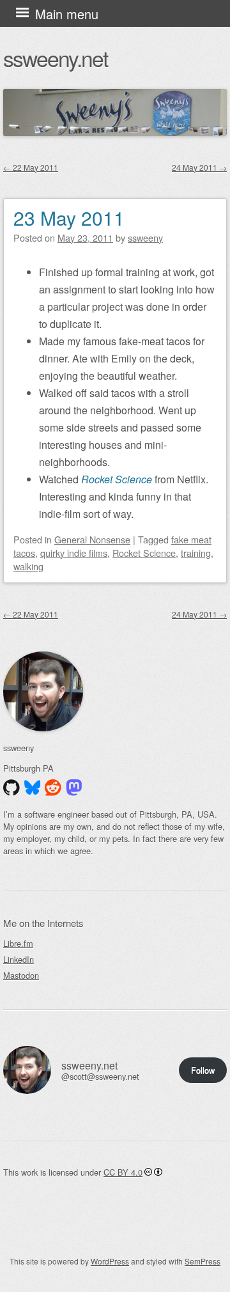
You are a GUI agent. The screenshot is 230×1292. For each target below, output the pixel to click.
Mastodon (21, 975)
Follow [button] (203, 1070)
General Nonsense (92, 539)
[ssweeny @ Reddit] (53, 787)
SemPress (202, 1261)
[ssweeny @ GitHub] (11, 787)
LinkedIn (18, 959)
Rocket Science (144, 552)
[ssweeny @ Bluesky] (32, 787)
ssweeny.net (55, 58)
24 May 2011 (199, 167)
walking (28, 566)
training (196, 552)
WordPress (110, 1261)
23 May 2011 (69, 217)
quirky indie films (73, 552)
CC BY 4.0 (122, 1172)
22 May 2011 (30, 167)
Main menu (66, 13)
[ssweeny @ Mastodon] (74, 787)
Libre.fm (18, 943)
